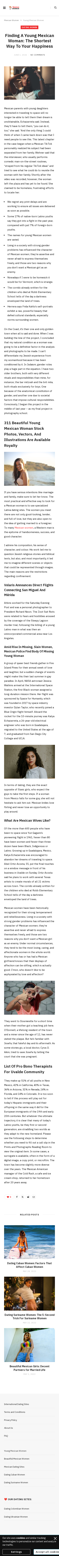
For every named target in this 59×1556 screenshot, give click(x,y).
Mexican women (24, 527)
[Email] (33, 1196)
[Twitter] (22, 1196)
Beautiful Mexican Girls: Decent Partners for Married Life (29, 1368)
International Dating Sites (16, 1404)
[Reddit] (28, 1196)
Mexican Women (11, 20)
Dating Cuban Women (14, 1474)
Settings (16, 1551)
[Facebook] (16, 1196)
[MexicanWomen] (14, 8)
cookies (20, 1538)
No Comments (37, 55)
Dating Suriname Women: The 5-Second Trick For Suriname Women (30, 1316)
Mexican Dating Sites (14, 1466)
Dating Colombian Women (16, 1508)
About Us (8, 1428)
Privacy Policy (10, 1420)
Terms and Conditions (14, 1412)
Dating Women (29, 27)
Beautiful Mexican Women (16, 1458)
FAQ (6, 1435)
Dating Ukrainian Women (16, 1516)
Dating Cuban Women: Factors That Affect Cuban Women (29, 1265)
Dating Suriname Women (16, 1482)
